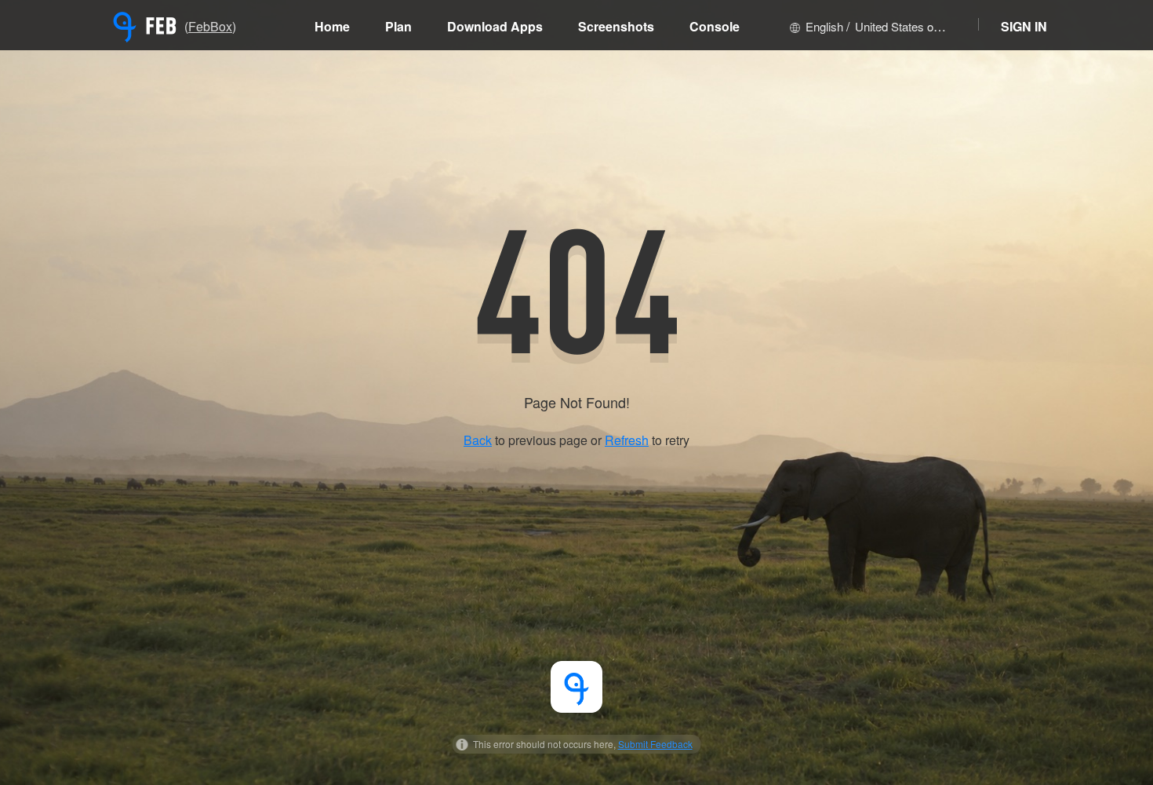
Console (714, 26)
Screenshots (616, 26)
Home (332, 26)
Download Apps (495, 26)
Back (478, 440)
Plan (398, 26)
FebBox (210, 26)
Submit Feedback (655, 743)
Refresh (627, 440)
